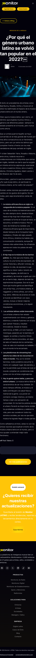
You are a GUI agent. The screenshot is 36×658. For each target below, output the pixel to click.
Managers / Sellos (18, 615)
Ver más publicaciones (18, 462)
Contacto (18, 636)
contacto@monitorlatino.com (24, 654)
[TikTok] (23, 568)
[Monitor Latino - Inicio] (10, 3)
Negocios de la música (18, 30)
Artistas (18, 608)
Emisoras (18, 605)
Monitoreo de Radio (18, 580)
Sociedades (18, 611)
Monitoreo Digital (18, 583)
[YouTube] (29, 568)
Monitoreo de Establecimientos (18, 586)
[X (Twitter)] (13, 568)
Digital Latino (18, 626)
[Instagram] (7, 568)
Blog (18, 633)
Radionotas (18, 593)
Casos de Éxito (18, 630)
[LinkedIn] (18, 568)
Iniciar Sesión (23, 9)
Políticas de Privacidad (6, 654)
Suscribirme (18, 530)
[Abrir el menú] (33, 3)
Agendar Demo (9, 9)
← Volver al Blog (8, 21)
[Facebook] (2, 568)
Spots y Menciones (18, 590)
